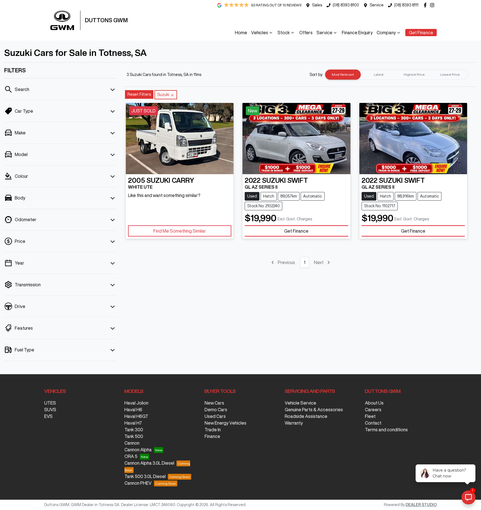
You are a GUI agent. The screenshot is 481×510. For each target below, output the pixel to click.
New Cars (214, 403)
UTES (50, 403)
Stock (284, 32)
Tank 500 (133, 436)
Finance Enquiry (357, 32)
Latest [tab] (379, 74)
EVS (48, 416)
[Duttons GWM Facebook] (426, 5)
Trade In (213, 429)
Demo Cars (216, 409)
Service (377, 5)
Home (241, 32)
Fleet (370, 416)
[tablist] (396, 74)
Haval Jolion (136, 403)
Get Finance (421, 32)
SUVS (50, 409)
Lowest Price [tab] (450, 74)
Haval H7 (133, 423)
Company (386, 32)
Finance (212, 436)
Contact (373, 423)
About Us (374, 403)
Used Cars (215, 416)
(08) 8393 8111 (406, 5)
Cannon (131, 443)
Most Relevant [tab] (343, 74)
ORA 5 (131, 456)
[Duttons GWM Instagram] (433, 5)
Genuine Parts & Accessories (314, 409)
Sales (317, 5)
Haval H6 (133, 409)
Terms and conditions (386, 429)
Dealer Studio (421, 505)
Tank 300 (133, 429)
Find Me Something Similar (179, 231)
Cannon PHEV (138, 483)
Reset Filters (139, 94)
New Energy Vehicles (225, 423)
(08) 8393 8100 (346, 5)
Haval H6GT (136, 416)
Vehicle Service (300, 403)
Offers (306, 32)
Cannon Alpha (138, 449)
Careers (373, 409)
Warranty (294, 423)
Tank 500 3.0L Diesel (145, 476)
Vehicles (259, 32)
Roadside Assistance (306, 416)
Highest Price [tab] (414, 74)
